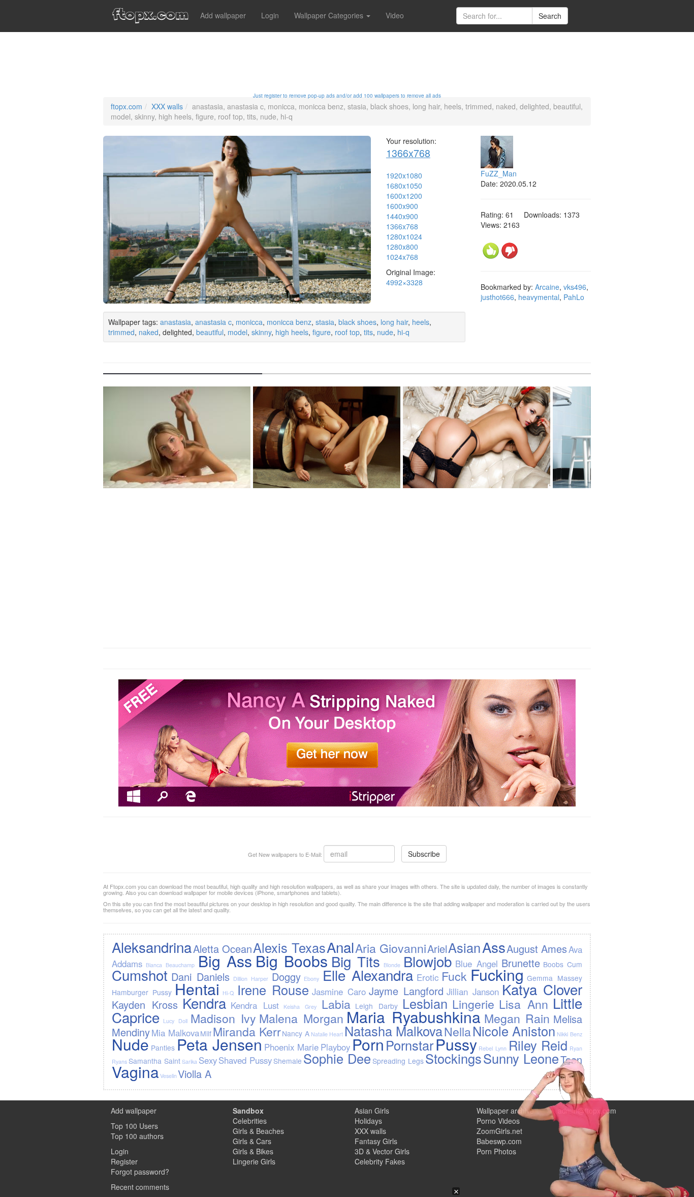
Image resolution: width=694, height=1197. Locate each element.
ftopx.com (126, 106)
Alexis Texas (289, 947)
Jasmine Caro (339, 991)
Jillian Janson (473, 991)
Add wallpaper (223, 15)
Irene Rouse (273, 989)
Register (124, 1161)
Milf (205, 1033)
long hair (394, 322)
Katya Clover (542, 989)
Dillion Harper (250, 978)
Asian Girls (372, 1110)
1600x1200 (404, 196)
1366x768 (408, 152)
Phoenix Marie (291, 1047)
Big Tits (355, 961)
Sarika (189, 1061)
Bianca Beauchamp (170, 965)
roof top (347, 332)
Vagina (135, 1072)
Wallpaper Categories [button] (329, 15)
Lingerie (473, 1003)
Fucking (497, 974)
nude (385, 332)
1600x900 (402, 206)
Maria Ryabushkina (413, 1017)
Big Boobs (292, 961)
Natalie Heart (327, 1034)
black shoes (357, 322)
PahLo (573, 297)
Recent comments (140, 1187)
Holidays (368, 1121)
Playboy (335, 1047)
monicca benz (289, 322)
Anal (340, 947)
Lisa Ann (523, 1003)
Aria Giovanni (390, 947)
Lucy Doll (175, 1021)
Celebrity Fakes (380, 1161)
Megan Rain (517, 1018)
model (237, 332)
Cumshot (140, 975)
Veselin (168, 1076)
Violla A (194, 1073)
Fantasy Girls (376, 1141)
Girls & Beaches (258, 1131)
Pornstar (409, 1045)
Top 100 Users (134, 1126)
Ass (494, 947)
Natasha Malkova (393, 1031)
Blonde (392, 965)
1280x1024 (404, 236)
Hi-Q (228, 993)
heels (420, 322)
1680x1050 (404, 186)
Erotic (427, 977)
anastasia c (213, 322)
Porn (368, 1044)
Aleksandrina (152, 947)
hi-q (403, 332)
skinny (261, 332)
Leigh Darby (376, 1006)
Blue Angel (476, 963)
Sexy (208, 1060)
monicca (249, 322)
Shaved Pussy (245, 1060)
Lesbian (425, 1003)
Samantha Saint (154, 1061)
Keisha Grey (300, 1006)
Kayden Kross (145, 1004)
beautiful (210, 332)
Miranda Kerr (247, 1031)
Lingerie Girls (254, 1161)
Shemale (287, 1061)
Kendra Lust (255, 1005)
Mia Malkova (175, 1033)
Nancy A (295, 1033)
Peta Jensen (220, 1044)
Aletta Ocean (222, 948)
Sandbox (248, 1110)
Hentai (197, 989)
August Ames (537, 948)
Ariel (437, 948)
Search (550, 16)
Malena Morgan (301, 1018)
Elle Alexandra (368, 975)
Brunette (520, 962)
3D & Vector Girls (382, 1151)
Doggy (286, 976)
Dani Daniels (200, 976)
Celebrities (250, 1121)
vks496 (574, 287)
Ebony (311, 978)
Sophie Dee (337, 1058)
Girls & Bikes (253, 1151)
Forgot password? (140, 1171)
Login (270, 15)
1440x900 (402, 216)
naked (149, 332)
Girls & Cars (252, 1141)
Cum (574, 964)
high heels (291, 332)
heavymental (538, 297)
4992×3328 (404, 282)
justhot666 (497, 297)
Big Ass (225, 961)
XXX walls (167, 106)
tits (368, 332)
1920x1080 (404, 175)
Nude (130, 1044)
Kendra (204, 1003)
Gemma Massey (554, 978)
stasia (325, 322)
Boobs (553, 964)
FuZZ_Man (499, 173)
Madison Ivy (223, 1018)
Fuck (454, 975)
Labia (336, 1003)
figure (321, 332)
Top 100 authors (137, 1136)
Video (395, 15)
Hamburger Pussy (142, 992)
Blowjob (427, 961)
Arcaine (547, 287)
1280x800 (402, 247)
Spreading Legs (398, 1061)
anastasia (175, 322)
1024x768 (402, 257)
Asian (464, 947)
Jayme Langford (406, 990)
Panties (163, 1047)
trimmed (121, 332)
